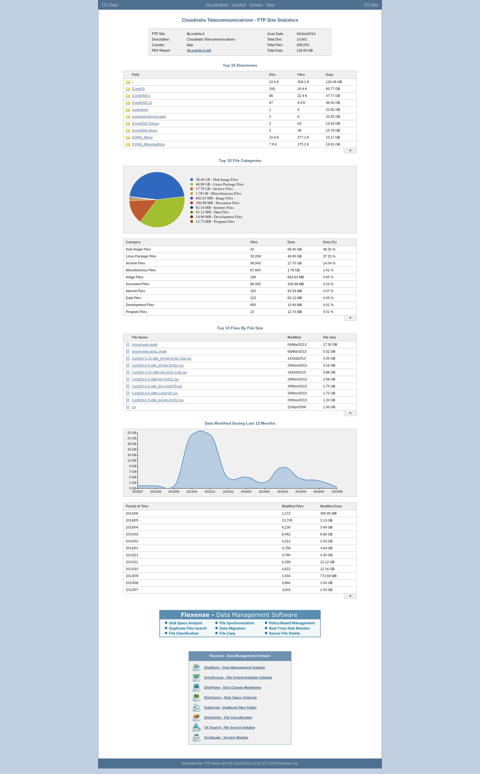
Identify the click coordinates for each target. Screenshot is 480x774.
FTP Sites (371, 5)
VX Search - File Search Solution (229, 728)
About (270, 5)
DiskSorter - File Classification (228, 718)
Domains (256, 5)
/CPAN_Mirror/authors (148, 144)
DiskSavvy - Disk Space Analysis (230, 698)
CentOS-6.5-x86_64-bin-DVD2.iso (158, 400)
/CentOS (138, 89)
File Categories (217, 5)
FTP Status (110, 5)
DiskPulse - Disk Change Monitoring (232, 688)
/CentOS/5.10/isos (145, 124)
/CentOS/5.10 (142, 103)
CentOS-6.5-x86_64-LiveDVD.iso (157, 386)
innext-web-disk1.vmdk (149, 352)
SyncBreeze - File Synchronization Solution (238, 678)
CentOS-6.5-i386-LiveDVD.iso (155, 393)
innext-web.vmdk (145, 345)
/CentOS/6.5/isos (144, 130)
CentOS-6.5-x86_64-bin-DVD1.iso (158, 365)
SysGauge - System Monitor (226, 738)
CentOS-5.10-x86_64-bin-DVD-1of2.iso (161, 358)
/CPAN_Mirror (142, 137)
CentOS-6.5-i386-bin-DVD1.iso (155, 379)
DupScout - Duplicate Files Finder (230, 708)
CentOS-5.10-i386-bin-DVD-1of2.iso (159, 372)
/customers (140, 110)
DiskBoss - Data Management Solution (234, 668)
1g (134, 407)
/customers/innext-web (149, 117)
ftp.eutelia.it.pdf (199, 50)
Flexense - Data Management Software (240, 656)
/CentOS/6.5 (141, 96)
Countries (239, 5)
